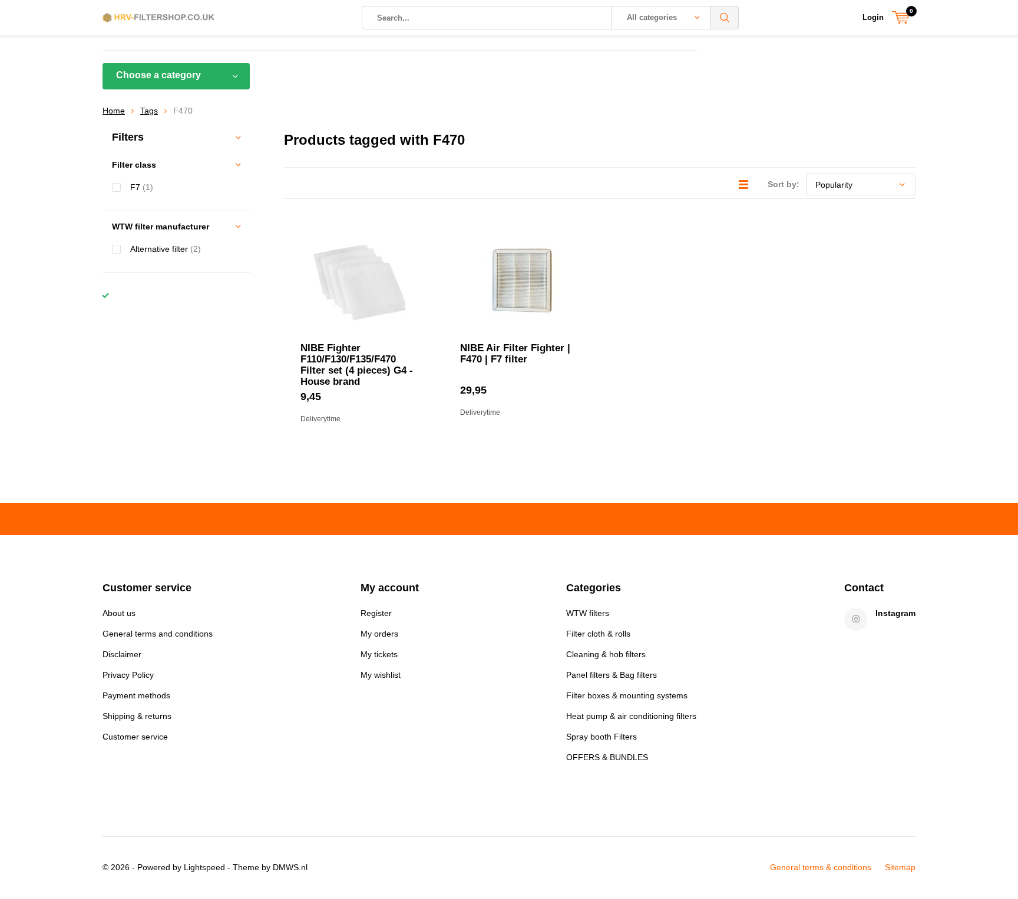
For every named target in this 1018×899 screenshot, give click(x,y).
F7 (141, 187)
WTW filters (587, 613)
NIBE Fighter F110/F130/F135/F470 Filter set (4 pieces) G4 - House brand (356, 364)
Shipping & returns (137, 716)
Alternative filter (165, 249)
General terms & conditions (820, 867)
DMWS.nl (290, 867)
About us (119, 613)
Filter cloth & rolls (598, 633)
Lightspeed (204, 867)
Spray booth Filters (601, 736)
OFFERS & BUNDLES (607, 757)
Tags (149, 110)
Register (376, 613)
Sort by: (783, 184)
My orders (379, 633)
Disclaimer (122, 654)
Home (114, 110)
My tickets (379, 654)
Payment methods (136, 695)
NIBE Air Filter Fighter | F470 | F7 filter (515, 353)
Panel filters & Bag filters (611, 675)
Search (724, 17)
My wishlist (381, 675)
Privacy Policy (128, 675)
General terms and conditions (158, 633)
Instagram (895, 613)
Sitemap (900, 867)
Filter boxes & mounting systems (627, 695)
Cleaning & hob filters (606, 654)
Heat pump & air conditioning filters (631, 716)
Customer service (135, 736)
